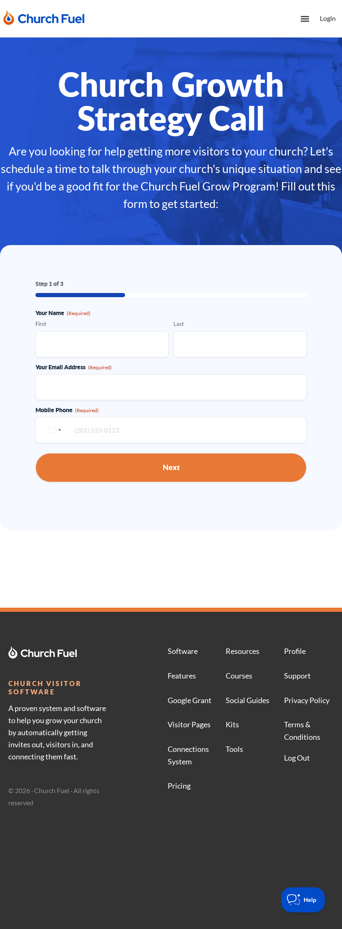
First (40, 324)
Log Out (297, 757)
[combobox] (54, 430)
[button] (305, 18)
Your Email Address (73, 367)
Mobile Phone (67, 410)
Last (179, 324)
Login (328, 18)
